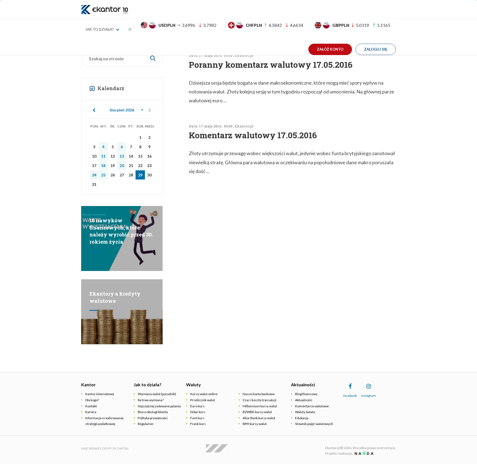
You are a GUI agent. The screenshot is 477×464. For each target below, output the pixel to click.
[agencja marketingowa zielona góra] (363, 453)
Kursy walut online (204, 394)
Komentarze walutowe (312, 406)
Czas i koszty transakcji (259, 400)
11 (103, 156)
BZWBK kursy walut (257, 412)
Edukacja (301, 418)
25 (103, 175)
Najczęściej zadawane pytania (159, 406)
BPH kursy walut (255, 424)
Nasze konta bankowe (259, 394)
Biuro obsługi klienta (153, 412)
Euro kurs (197, 406)
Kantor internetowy (99, 394)
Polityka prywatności (153, 418)
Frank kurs (198, 424)
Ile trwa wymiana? (151, 400)
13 (122, 156)
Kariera (90, 412)
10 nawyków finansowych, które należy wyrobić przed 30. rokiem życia (121, 231)
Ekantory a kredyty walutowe (115, 297)
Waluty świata (305, 412)
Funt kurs (197, 418)
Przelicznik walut (202, 400)
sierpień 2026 (122, 110)
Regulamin (145, 424)
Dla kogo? (92, 400)
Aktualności (303, 400)
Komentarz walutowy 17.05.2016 (253, 135)
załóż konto (330, 49)
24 (94, 175)
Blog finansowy (306, 394)
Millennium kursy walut (260, 406)
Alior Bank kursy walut (259, 418)
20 (122, 165)
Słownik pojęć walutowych (314, 424)
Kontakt (91, 406)
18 (103, 165)
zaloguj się (375, 49)
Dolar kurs (197, 412)
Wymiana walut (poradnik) (157, 394)
